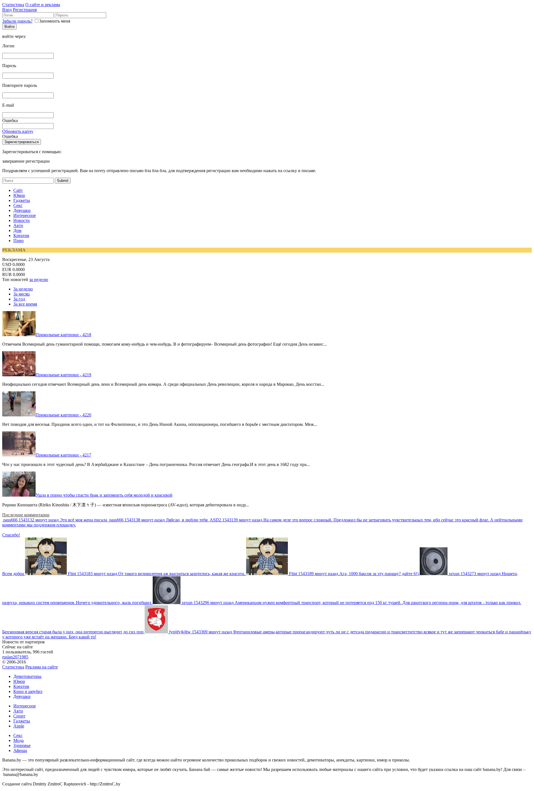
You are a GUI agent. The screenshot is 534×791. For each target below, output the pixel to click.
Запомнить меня (54, 21)
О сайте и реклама (42, 4)
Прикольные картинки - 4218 (63, 334)
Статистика (13, 4)
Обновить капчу (17, 131)
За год (19, 299)
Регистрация (25, 9)
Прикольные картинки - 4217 (63, 455)
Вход (7, 9)
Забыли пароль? (17, 21)
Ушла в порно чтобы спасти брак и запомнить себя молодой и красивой (104, 495)
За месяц (21, 294)
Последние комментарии (26, 514)
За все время (25, 304)
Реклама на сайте (41, 667)
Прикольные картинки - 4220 (63, 414)
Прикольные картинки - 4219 (63, 374)
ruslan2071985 (15, 657)
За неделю (23, 289)
